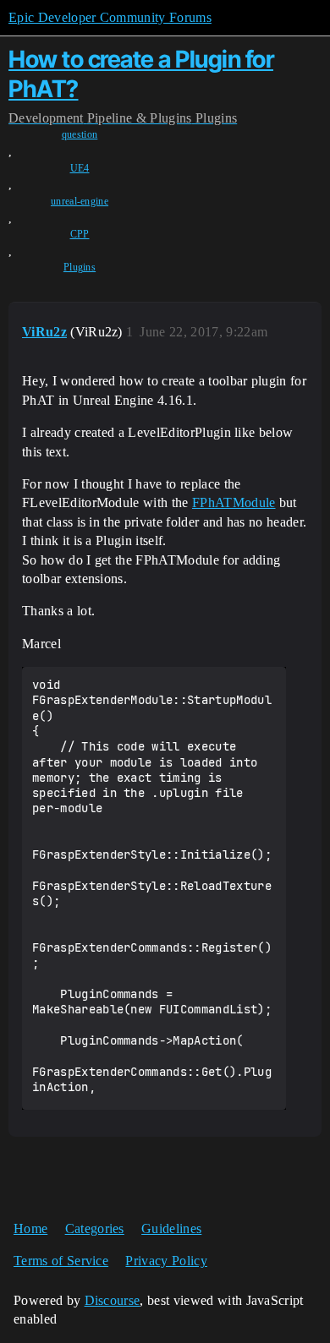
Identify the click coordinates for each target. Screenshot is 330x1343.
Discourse (112, 1300)
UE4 (80, 168)
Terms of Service (61, 1260)
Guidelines (171, 1228)
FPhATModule (234, 502)
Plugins (79, 267)
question (80, 134)
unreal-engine (79, 201)
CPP (80, 234)
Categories (94, 1228)
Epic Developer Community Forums (110, 17)
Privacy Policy (165, 1260)
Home (30, 1228)
